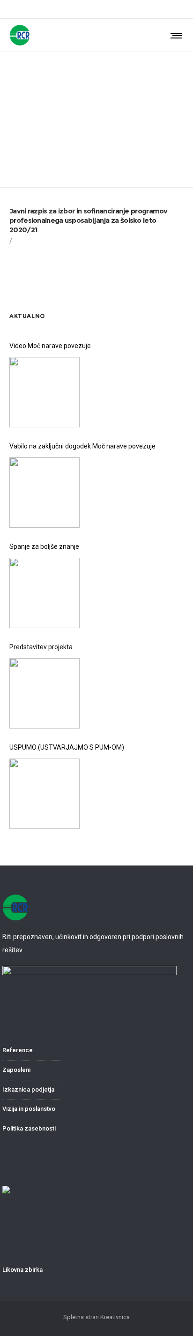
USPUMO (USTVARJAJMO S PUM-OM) (66, 747)
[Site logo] (19, 35)
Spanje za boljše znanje (44, 546)
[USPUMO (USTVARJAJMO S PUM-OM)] (44, 794)
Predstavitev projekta (41, 647)
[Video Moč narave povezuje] (44, 392)
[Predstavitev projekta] (44, 693)
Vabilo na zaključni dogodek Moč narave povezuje (82, 446)
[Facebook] (181, 9)
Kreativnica (115, 1317)
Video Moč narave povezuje (50, 345)
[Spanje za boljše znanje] (44, 593)
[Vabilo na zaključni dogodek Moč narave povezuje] (44, 492)
